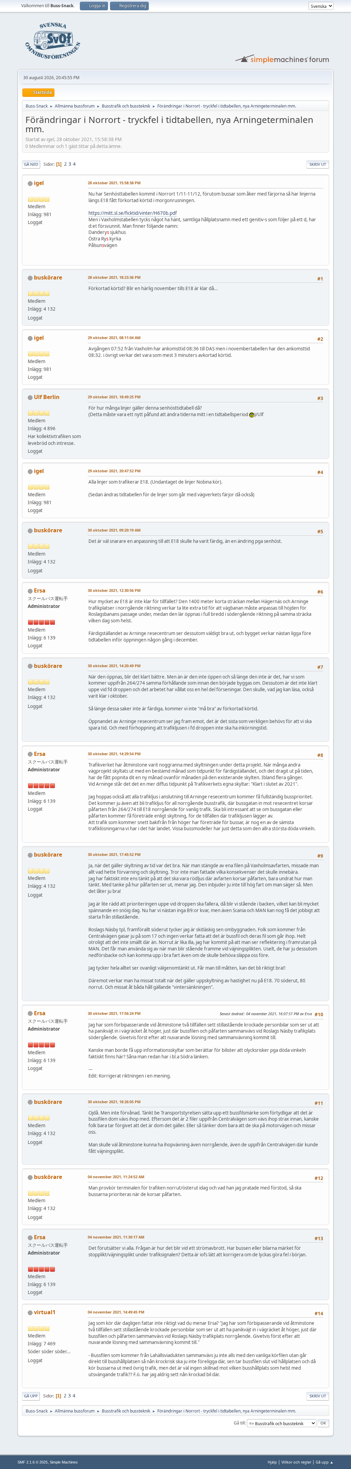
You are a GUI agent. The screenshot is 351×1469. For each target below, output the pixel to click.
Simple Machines (64, 1462)
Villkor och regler (296, 1462)
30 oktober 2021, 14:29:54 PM (114, 753)
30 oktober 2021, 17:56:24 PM (114, 1013)
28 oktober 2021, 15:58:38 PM (114, 182)
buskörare (48, 277)
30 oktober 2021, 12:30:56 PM (114, 590)
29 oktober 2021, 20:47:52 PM (114, 470)
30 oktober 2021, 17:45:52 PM (114, 854)
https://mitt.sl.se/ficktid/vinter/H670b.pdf (132, 213)
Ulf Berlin (47, 397)
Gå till (239, 1423)
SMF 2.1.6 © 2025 (32, 1462)
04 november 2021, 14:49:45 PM (116, 1312)
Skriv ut (318, 164)
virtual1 (45, 1312)
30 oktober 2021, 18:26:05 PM (114, 1101)
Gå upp (31, 1395)
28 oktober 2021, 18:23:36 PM (114, 277)
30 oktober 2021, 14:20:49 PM (114, 665)
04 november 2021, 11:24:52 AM (116, 1176)
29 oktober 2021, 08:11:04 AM (114, 337)
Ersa (40, 590)
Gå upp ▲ (325, 1462)
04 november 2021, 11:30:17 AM (116, 1237)
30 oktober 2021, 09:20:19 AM (114, 530)
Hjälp (272, 1462)
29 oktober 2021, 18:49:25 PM (114, 396)
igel (39, 183)
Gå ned (31, 164)
